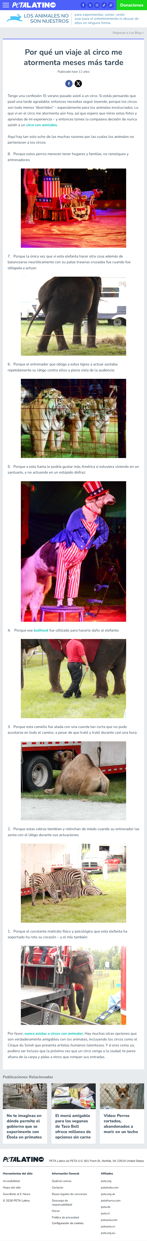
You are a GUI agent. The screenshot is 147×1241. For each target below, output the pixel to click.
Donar (56, 1211)
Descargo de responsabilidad (62, 1202)
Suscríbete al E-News (16, 1194)
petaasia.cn (108, 1226)
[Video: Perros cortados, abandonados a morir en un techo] (122, 1096)
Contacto (57, 1187)
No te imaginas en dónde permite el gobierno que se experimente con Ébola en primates (24, 1126)
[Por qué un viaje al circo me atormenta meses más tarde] (69, 83)
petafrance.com (111, 1200)
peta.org (106, 1181)
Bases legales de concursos (69, 1194)
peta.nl (105, 1213)
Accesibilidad (11, 1181)
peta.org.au (108, 1233)
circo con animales (41, 125)
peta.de (105, 1207)
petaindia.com (110, 1187)
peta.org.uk (108, 1194)
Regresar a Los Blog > (128, 33)
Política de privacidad (65, 1217)
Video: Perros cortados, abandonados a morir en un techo (121, 1123)
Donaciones (131, 5)
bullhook (41, 630)
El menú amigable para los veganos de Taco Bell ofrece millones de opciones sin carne (73, 1126)
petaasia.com (109, 1220)
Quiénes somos (61, 1181)
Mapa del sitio (12, 1187)
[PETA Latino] (34, 5)
